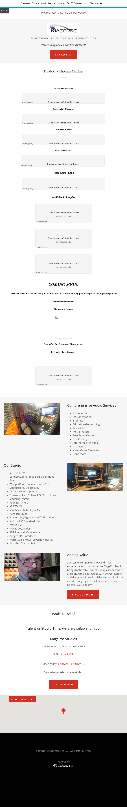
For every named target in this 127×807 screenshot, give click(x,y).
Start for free (96, 3)
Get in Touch (63, 684)
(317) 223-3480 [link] (65, 654)
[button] (82, 664)
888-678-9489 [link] (79, 13)
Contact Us (63, 54)
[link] (63, 29)
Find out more (83, 594)
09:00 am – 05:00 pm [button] (69, 664)
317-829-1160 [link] (48, 13)
